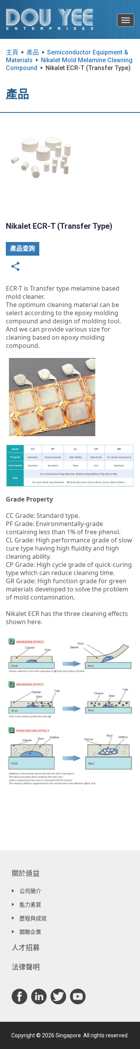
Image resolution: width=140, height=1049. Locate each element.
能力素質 (30, 905)
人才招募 (26, 948)
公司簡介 (30, 891)
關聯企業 (30, 932)
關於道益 (26, 873)
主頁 (12, 52)
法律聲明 (26, 967)
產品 (32, 52)
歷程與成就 (33, 918)
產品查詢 (22, 248)
